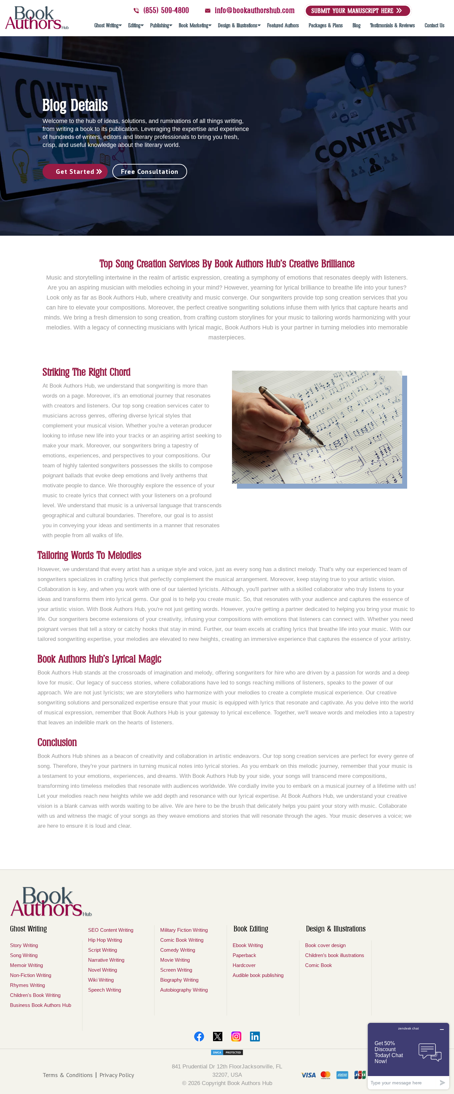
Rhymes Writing (27, 985)
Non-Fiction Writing (30, 975)
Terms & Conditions (68, 1075)
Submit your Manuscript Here (353, 10)
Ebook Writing (248, 945)
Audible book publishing (258, 975)
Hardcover (244, 965)
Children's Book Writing (35, 995)
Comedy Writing (177, 950)
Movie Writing (175, 960)
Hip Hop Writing (105, 940)
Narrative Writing (106, 960)
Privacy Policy (116, 1075)
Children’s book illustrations (334, 955)
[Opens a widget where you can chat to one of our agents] (408, 1056)
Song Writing (24, 955)
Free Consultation (149, 171)
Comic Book (318, 965)
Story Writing (24, 945)
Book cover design (325, 945)
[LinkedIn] (255, 1036)
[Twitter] (217, 1036)
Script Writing (102, 950)
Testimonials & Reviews (392, 25)
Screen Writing (176, 970)
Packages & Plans (326, 25)
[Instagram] (236, 1036)
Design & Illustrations (237, 25)
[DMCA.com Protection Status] (227, 1052)
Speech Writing (104, 990)
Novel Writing (102, 970)
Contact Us (434, 25)
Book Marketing (193, 25)
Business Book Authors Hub (40, 1005)
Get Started (75, 171)
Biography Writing (179, 980)
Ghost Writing (106, 25)
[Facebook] (199, 1036)
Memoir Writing (26, 965)
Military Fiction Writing (184, 930)
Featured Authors (283, 25)
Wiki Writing (101, 980)
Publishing (159, 25)
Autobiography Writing (184, 990)
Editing (134, 25)
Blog (356, 25)
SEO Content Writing (110, 930)
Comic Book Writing (181, 940)
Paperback (244, 955)
